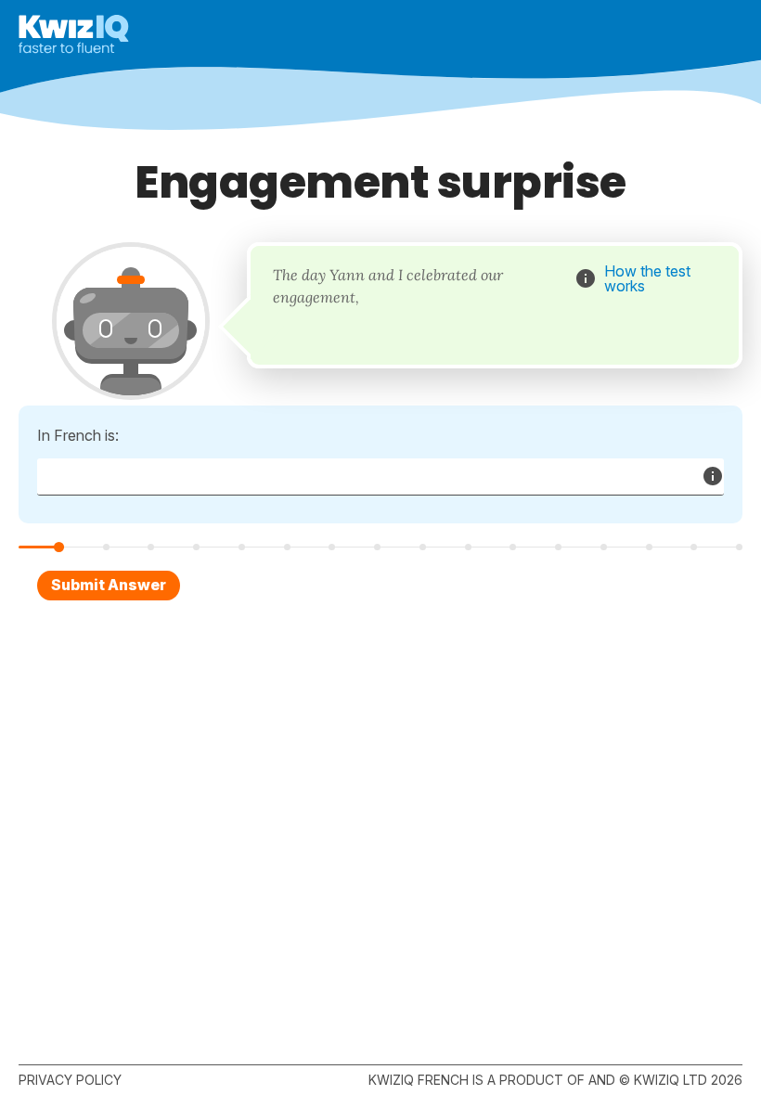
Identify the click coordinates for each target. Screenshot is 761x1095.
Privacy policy (70, 1080)
